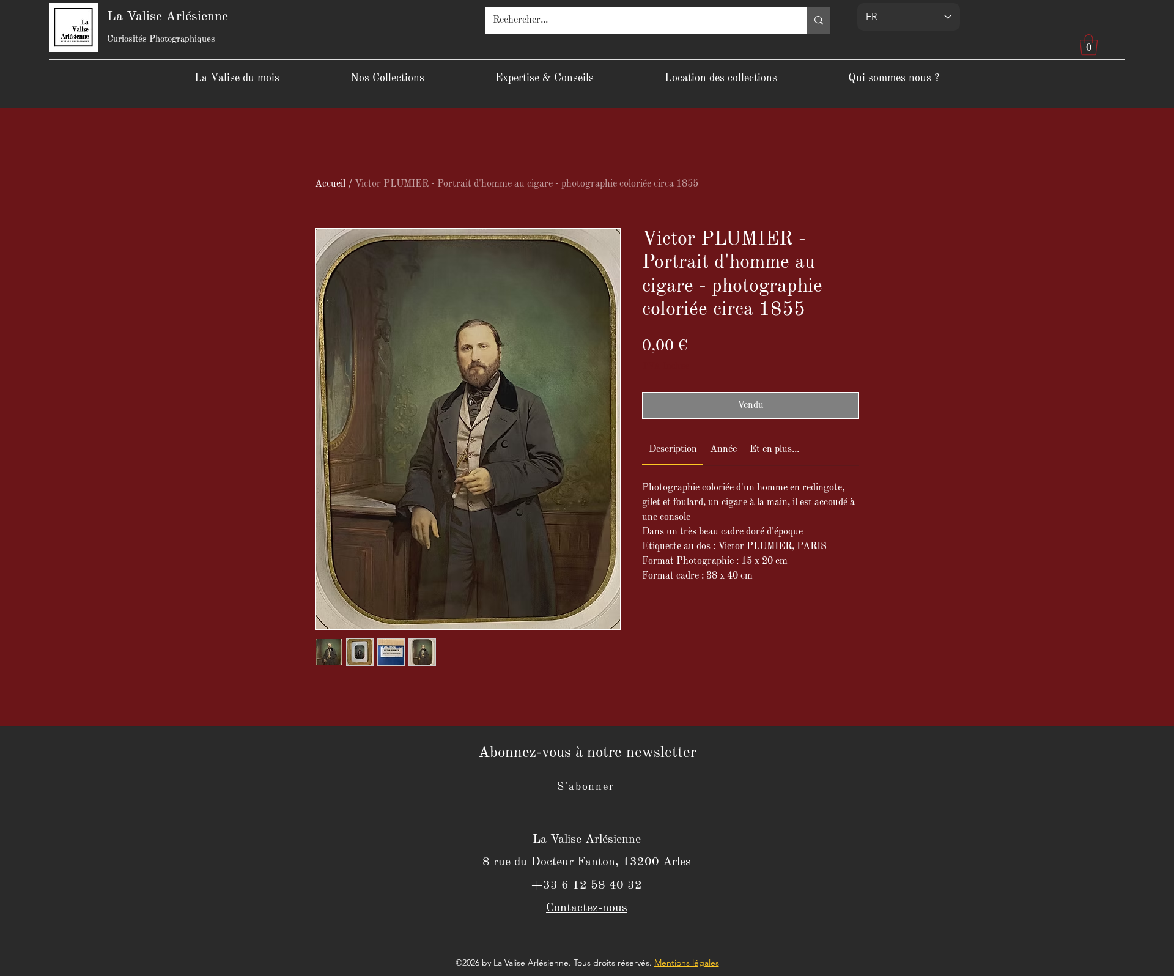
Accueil (330, 184)
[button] (1089, 45)
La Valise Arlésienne (167, 16)
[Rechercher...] (818, 20)
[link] (673, 449)
